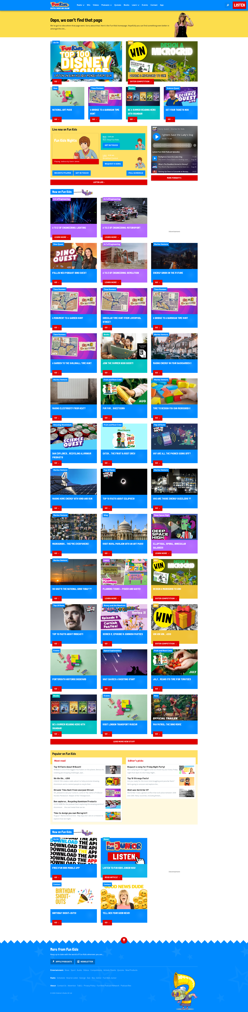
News (67, 970)
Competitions (96, 970)
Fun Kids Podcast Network (108, 985)
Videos (96, 5)
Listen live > (98, 182)
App (162, 5)
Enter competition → (141, 81)
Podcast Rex (126, 985)
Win (88, 5)
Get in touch (111, 145)
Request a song (113, 163)
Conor (99, 978)
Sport (73, 970)
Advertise (72, 985)
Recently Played (62, 173)
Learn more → (61, 237)
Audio (79, 970)
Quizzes (117, 5)
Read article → (112, 877)
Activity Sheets (109, 970)
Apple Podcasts (64, 961)
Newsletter (87, 961)
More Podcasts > (174, 178)
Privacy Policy (89, 985)
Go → (57, 81)
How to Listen (72, 978)
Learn (134, 5)
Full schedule (136, 173)
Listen (239, 5)
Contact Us (61, 985)
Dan (88, 978)
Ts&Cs (79, 985)
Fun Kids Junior (110, 978)
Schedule (61, 978)
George (82, 978)
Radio (79, 5)
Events (145, 5)
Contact (153, 5)
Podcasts (105, 5)
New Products (131, 970)
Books (126, 5)
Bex (93, 978)
